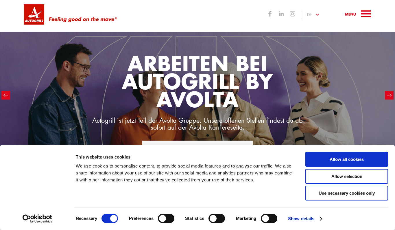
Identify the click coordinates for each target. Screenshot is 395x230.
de (309, 14)
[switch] (166, 218)
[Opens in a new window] (270, 14)
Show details (301, 218)
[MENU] (358, 14)
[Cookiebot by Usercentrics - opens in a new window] (37, 218)
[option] (197, 104)
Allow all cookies (347, 159)
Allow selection (346, 176)
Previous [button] (5, 95)
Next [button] (389, 95)
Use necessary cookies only (347, 193)
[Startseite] (34, 14)
